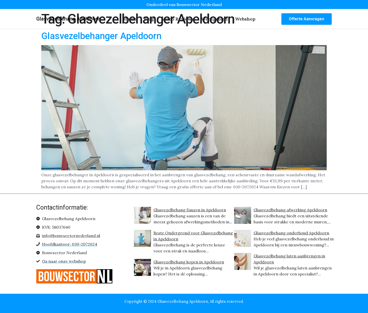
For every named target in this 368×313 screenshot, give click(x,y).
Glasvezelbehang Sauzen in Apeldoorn (189, 209)
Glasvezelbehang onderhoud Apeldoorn (291, 232)
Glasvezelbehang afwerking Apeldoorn (290, 209)
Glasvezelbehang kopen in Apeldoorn (188, 261)
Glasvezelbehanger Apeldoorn (101, 36)
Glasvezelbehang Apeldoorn (68, 19)
